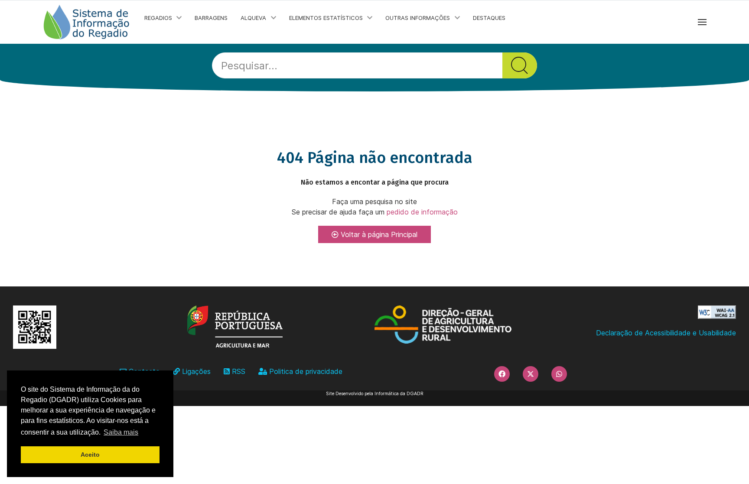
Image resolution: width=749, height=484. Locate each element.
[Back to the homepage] (86, 22)
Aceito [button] (90, 454)
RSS (237, 371)
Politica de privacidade (304, 371)
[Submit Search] (519, 65)
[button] (702, 22)
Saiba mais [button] (121, 432)
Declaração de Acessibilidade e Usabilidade (666, 332)
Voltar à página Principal (378, 234)
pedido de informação (421, 212)
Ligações (195, 371)
